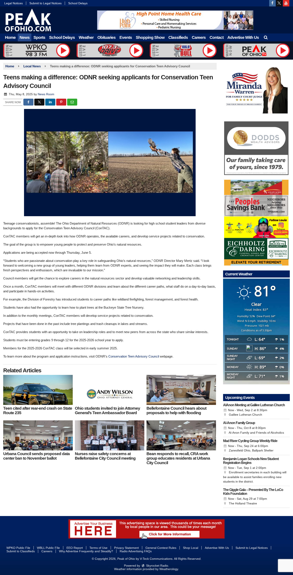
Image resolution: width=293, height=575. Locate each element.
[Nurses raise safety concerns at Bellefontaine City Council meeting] (109, 435)
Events (125, 37)
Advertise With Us (243, 37)
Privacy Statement (126, 547)
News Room (46, 94)
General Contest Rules (160, 547)
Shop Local (190, 547)
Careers (199, 37)
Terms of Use (98, 547)
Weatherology (168, 569)
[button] (266, 37)
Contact (217, 37)
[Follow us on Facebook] (272, 3)
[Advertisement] (175, 20)
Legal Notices (13, 3)
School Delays (78, 3)
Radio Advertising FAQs (136, 551)
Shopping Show (150, 37)
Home (10, 37)
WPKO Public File (18, 547)
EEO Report (74, 547)
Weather (86, 37)
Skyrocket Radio (156, 565)
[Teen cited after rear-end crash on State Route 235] (38, 390)
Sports (39, 37)
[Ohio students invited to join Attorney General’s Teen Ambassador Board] (109, 390)
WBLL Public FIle (48, 547)
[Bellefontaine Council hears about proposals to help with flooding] (181, 390)
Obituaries (106, 37)
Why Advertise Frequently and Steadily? (86, 551)
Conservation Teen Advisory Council (133, 356)
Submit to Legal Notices (45, 3)
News (25, 37)
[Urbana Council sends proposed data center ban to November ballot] (38, 435)
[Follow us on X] (279, 3)
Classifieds (178, 37)
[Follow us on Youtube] (286, 3)
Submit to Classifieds (20, 551)
